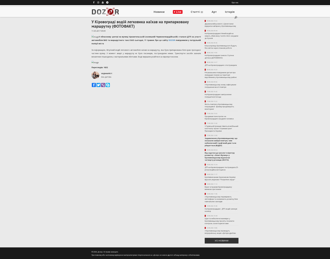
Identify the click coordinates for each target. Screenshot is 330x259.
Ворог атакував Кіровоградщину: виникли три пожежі (218, 188)
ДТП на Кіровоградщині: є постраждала (221, 65)
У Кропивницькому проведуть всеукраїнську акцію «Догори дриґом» (220, 232)
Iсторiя (230, 12)
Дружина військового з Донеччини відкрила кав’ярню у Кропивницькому (220, 25)
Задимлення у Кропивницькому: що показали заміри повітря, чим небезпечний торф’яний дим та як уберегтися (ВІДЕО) (221, 142)
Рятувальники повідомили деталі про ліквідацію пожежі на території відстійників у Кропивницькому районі (221, 74)
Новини (159, 12)
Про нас (235, 2)
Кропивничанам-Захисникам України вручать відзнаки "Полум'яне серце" (220, 178)
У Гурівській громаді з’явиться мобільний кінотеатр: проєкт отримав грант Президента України (221, 128)
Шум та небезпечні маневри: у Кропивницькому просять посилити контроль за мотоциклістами (219, 220)
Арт (214, 12)
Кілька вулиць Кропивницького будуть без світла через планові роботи (221, 46)
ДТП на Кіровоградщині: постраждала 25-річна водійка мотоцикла (221, 168)
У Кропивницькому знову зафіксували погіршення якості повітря (220, 85)
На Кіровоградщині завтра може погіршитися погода (218, 95)
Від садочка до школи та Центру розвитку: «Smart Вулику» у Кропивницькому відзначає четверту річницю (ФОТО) (220, 156)
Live (178, 12)
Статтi (195, 12)
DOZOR (172, 40)
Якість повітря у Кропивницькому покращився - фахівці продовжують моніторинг (219, 106)
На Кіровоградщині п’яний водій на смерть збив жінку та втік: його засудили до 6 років (221, 35)
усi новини (221, 240)
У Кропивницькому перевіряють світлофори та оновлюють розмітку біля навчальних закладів (221, 199)
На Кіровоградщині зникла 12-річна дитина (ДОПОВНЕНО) (219, 56)
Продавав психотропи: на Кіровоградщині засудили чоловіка (219, 117)
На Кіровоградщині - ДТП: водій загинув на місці (221, 210)
